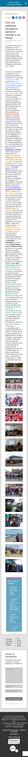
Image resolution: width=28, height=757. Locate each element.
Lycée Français (9, 85)
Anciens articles (11, 14)
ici (6, 360)
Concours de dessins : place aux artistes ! (9, 642)
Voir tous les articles (14, 628)
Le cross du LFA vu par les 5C (19, 642)
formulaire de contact (17, 726)
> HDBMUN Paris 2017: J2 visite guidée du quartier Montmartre (14, 618)
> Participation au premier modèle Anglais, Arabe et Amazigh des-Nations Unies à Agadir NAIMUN (14, 604)
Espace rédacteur (14, 734)
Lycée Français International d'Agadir (14, 3)
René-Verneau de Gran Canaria (14, 86)
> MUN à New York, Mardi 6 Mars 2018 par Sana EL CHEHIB (14, 590)
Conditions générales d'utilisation (10, 730)
